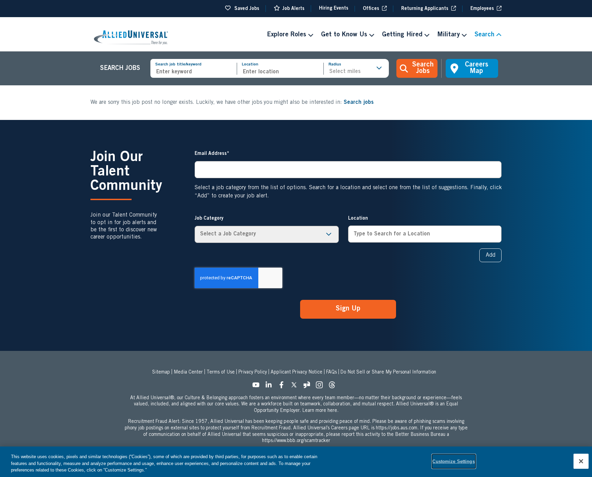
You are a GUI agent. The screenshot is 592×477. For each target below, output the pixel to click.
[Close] (581, 461)
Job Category (209, 218)
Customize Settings (453, 461)
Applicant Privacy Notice (296, 372)
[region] (296, 462)
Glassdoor (308, 386)
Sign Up (348, 309)
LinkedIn (270, 386)
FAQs (331, 372)
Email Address (211, 153)
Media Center (188, 372)
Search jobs (359, 102)
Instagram (321, 386)
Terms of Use (221, 372)
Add (490, 255)
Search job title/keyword (178, 64)
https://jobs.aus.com (396, 428)
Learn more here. (320, 410)
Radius (335, 64)
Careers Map (476, 68)
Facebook (283, 386)
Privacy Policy (252, 372)
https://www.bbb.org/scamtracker (296, 441)
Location (250, 64)
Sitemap (161, 372)
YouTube (257, 386)
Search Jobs (423, 68)
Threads (334, 386)
